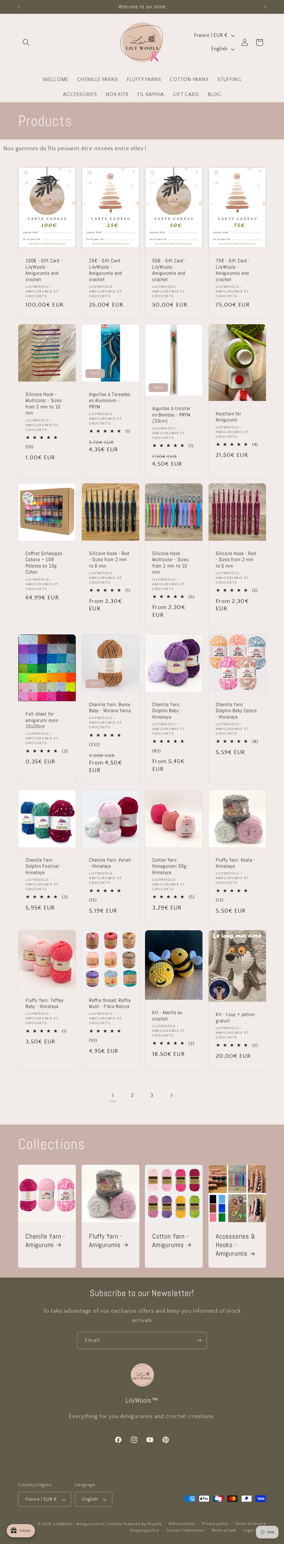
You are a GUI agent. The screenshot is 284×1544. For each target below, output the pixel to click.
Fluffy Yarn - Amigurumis (106, 1240)
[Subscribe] (199, 1340)
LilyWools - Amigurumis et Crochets (88, 1524)
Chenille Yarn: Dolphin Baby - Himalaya (167, 710)
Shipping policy (144, 1530)
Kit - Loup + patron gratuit (235, 1017)
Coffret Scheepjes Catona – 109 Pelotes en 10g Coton (44, 562)
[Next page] (171, 1095)
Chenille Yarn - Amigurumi (45, 1240)
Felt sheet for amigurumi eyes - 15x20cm (43, 720)
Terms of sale (224, 1530)
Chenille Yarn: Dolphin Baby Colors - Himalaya (236, 710)
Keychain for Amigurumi (228, 417)
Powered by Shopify (142, 1524)
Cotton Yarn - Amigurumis (170, 1240)
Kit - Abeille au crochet (167, 1015)
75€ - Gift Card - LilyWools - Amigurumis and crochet (233, 270)
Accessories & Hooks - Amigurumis (235, 1245)
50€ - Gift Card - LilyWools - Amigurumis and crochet (169, 270)
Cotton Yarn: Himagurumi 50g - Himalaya (170, 866)
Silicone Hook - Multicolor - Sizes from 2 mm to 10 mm (44, 403)
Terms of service (250, 1524)
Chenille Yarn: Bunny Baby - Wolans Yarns (110, 707)
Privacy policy (215, 1524)
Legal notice (254, 1530)
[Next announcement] (265, 7)
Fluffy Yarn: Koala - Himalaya (235, 863)
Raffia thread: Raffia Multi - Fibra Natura (110, 1003)
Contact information (185, 1530)
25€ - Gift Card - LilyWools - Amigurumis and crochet (106, 270)
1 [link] (113, 1095)
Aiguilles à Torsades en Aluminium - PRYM (109, 400)
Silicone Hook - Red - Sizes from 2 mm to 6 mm (109, 559)
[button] (26, 42)
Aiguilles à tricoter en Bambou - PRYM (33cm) (171, 414)
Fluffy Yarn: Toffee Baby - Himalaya (44, 1003)
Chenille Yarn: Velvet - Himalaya (110, 863)
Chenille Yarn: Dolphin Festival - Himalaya (44, 866)
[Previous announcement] (19, 7)
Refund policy (182, 1524)
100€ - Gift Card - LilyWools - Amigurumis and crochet (44, 270)
